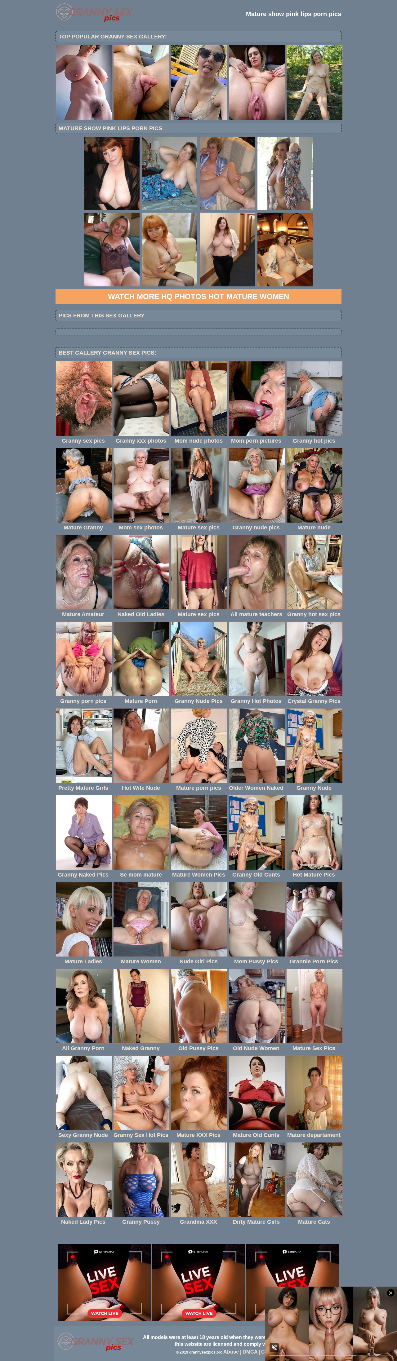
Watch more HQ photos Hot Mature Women (198, 296)
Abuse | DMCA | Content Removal (262, 1351)
